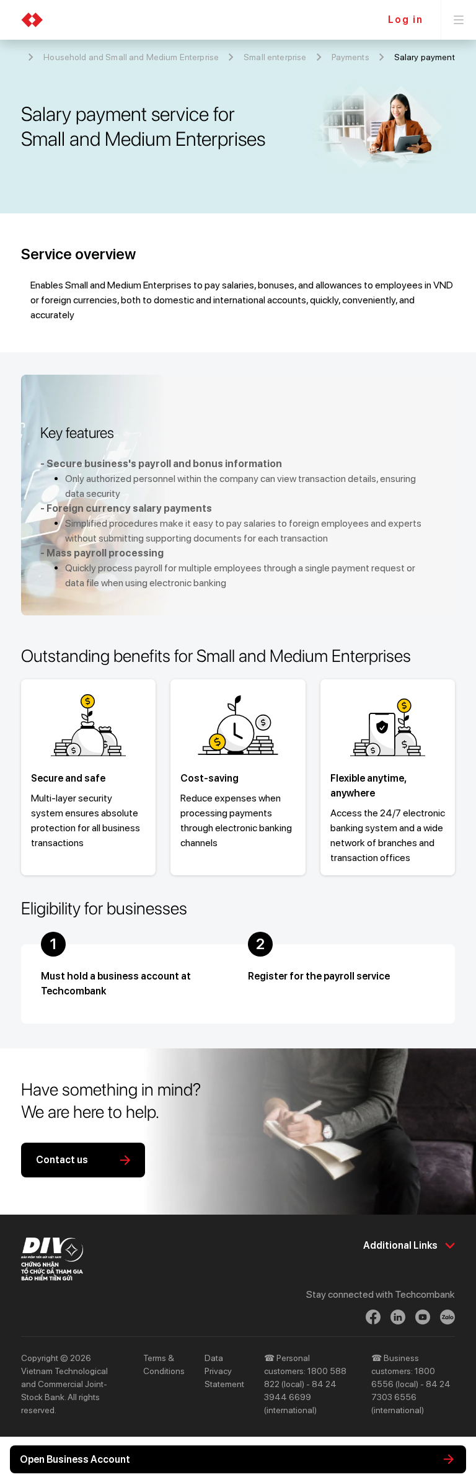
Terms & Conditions (164, 1364)
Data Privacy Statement (224, 1371)
